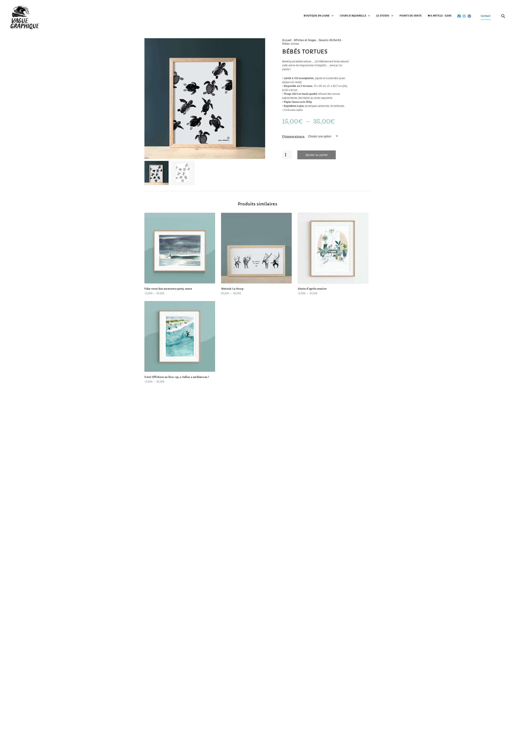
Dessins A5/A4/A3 (330, 40)
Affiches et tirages (305, 40)
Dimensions (293, 137)
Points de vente (411, 15)
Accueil (286, 40)
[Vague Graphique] (26, 16)
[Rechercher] (503, 16)
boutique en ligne (317, 15)
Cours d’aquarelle (353, 15)
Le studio (382, 15)
